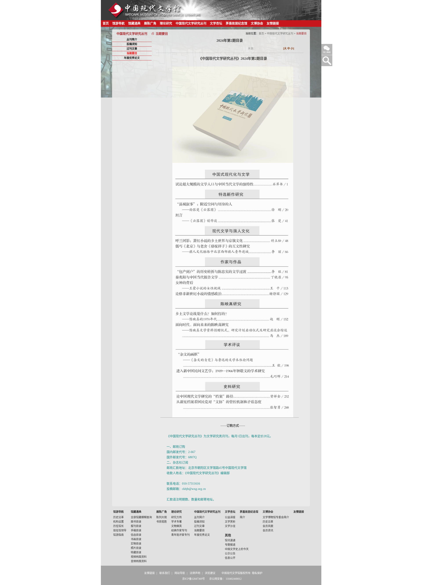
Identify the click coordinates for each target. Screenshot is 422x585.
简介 (242, 517)
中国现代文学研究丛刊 (191, 23)
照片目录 (136, 548)
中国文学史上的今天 (237, 549)
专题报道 (230, 544)
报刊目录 (136, 526)
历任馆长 (118, 526)
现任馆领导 (119, 530)
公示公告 (230, 553)
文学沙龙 (230, 526)
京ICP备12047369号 (193, 578)
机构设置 (118, 521)
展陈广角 (150, 23)
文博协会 (257, 23)
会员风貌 (268, 526)
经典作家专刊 (179, 530)
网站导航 (180, 573)
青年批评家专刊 (180, 534)
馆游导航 (118, 23)
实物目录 (136, 543)
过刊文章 (132, 48)
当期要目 (132, 53)
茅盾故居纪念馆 (236, 23)
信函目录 (136, 534)
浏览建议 (210, 573)
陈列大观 (161, 517)
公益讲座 (230, 517)
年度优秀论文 (132, 58)
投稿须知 (132, 44)
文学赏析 (230, 521)
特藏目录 (136, 552)
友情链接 (273, 23)
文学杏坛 (216, 23)
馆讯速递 (230, 540)
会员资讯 (268, 530)
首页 (106, 23)
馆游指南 (118, 534)
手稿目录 (136, 530)
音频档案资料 (139, 561)
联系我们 (164, 573)
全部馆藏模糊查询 (141, 517)
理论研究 (166, 23)
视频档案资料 (139, 556)
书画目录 (136, 539)
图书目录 (136, 521)
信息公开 (230, 558)
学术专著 (176, 521)
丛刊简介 (132, 39)
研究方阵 (176, 517)
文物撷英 (176, 526)
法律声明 (195, 573)
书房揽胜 (161, 521)
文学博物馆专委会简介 (276, 517)
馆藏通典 (134, 23)
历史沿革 (118, 517)
